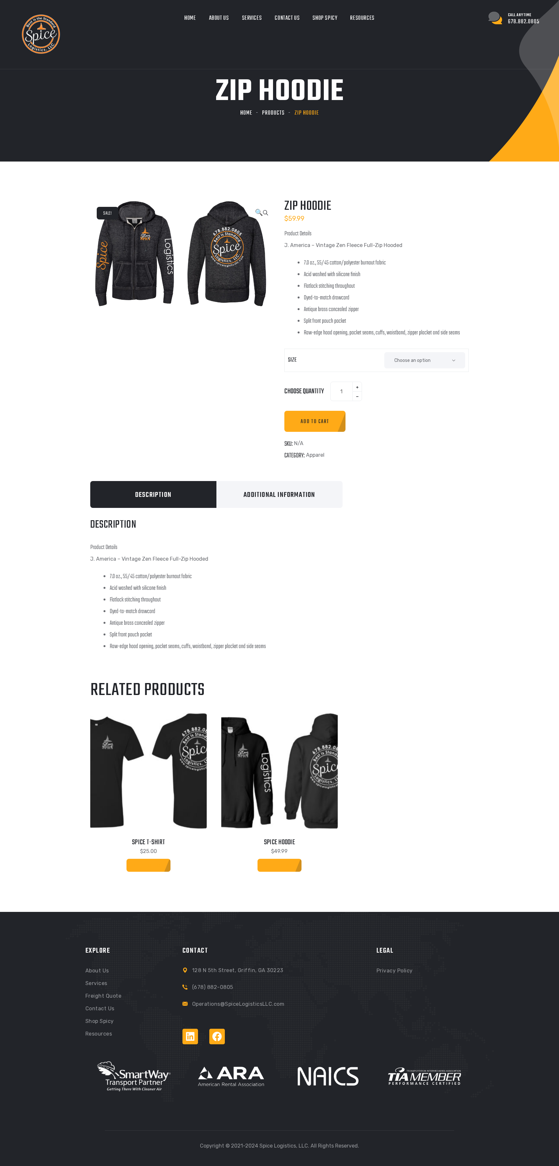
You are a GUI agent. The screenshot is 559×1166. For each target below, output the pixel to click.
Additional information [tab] (279, 494)
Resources (362, 18)
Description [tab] (153, 494)
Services (252, 18)
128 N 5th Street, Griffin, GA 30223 (237, 970)
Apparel (315, 455)
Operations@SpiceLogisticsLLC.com (238, 1004)
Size (292, 360)
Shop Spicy (324, 18)
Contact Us (287, 18)
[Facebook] (217, 1036)
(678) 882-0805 (212, 987)
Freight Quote (103, 996)
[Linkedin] (190, 1036)
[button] (261, 213)
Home (190, 18)
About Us (219, 18)
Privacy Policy (395, 971)
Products (273, 113)
